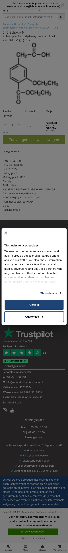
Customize (32, 316)
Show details (48, 293)
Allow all (34, 304)
